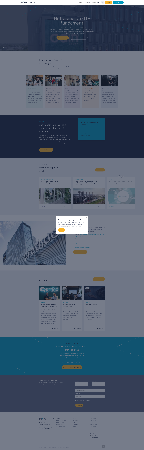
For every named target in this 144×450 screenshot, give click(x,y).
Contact (109, 2)
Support (117, 2)
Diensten (87, 2)
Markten (80, 2)
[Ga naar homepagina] (27, 2)
